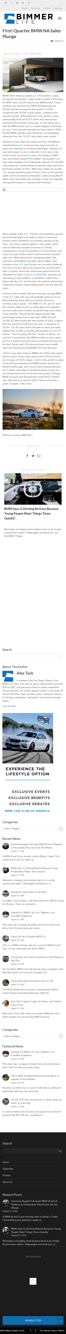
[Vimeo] (17, 3)
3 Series (20, 356)
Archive (46, 8)
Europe (33, 264)
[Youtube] (23, 3)
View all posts (9, 706)
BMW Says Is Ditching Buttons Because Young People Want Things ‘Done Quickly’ (31, 513)
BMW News (36, 53)
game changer (10, 383)
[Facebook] (11, 3)
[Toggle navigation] (59, 18)
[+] (33, 489)
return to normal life (36, 274)
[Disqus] (33, 589)
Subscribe (35, 8)
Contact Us (58, 41)
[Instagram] (28, 3)
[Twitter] (5, 3)
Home (25, 8)
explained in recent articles (42, 250)
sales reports (19, 303)
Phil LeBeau (34, 158)
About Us (58, 8)
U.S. (21, 264)
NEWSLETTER (33, 1320)
